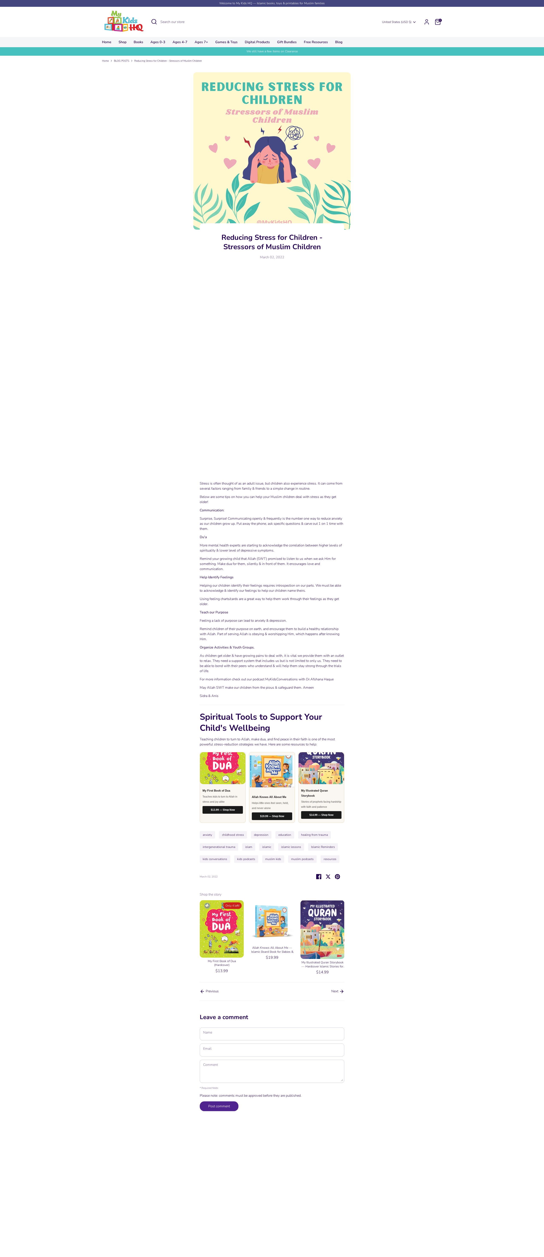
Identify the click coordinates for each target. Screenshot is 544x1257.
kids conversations (215, 859)
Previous (212, 991)
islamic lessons (291, 847)
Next (335, 991)
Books (138, 42)
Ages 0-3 (157, 42)
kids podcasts (246, 859)
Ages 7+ (201, 42)
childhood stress (233, 835)
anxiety (207, 835)
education (284, 835)
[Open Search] (154, 21)
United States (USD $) (396, 22)
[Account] (426, 22)
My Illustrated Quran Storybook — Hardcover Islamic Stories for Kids (323, 966)
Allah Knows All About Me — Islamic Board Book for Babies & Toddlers (272, 951)
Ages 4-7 (180, 42)
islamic (266, 847)
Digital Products (257, 42)
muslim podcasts (302, 859)
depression (261, 835)
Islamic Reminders (323, 847)
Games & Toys (226, 42)
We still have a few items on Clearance (272, 51)
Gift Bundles (287, 42)
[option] (218, 937)
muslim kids (273, 859)
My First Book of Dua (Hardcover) (222, 963)
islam (248, 847)
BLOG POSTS (121, 61)
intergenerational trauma (219, 847)
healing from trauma (314, 835)
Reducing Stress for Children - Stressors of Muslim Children (168, 61)
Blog (339, 42)
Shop (122, 42)
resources (330, 859)
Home (106, 42)
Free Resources (316, 42)
